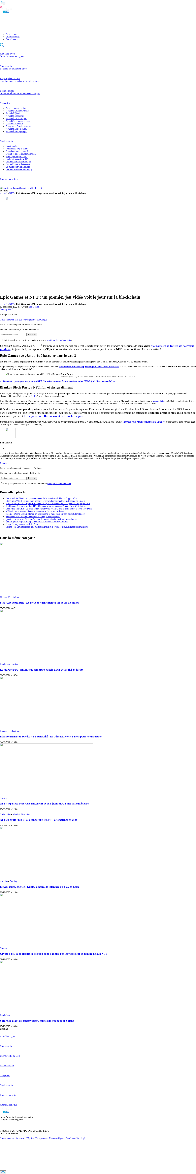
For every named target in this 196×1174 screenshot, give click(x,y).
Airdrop (3, 798)
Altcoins (4, 881)
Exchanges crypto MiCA (17, 159)
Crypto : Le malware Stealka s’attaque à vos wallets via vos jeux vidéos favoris (41, 519)
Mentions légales (56, 1138)
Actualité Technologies (16, 118)
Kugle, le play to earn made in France (23, 524)
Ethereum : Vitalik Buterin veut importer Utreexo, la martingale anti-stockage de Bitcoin (45, 501)
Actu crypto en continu (16, 108)
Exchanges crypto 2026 (16, 156)
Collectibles (14, 731)
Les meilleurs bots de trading (19, 169)
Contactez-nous (7, 1138)
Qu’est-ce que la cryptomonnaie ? (21, 154)
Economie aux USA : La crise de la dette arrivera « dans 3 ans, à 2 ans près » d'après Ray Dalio (49, 508)
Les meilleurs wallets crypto (18, 164)
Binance (3, 731)
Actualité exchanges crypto (18, 121)
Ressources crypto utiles (17, 148)
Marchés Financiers (21, 814)
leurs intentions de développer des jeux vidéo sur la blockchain (89, 366)
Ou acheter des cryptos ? (17, 151)
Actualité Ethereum (14, 123)
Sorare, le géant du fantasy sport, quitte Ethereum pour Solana (37, 1020)
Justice (15, 664)
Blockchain (5, 664)
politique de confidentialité (59, 340)
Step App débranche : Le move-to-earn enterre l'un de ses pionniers (39, 602)
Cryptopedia (11, 146)
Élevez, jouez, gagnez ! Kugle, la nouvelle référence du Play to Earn (37, 521)
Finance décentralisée (9, 597)
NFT (11, 193)
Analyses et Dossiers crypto (18, 126)
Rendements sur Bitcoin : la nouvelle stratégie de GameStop (33, 516)
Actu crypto (11, 34)
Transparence (41, 1138)
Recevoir (32, 335)
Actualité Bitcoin (13, 113)
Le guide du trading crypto (18, 167)
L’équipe (30, 1138)
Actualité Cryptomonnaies (17, 110)
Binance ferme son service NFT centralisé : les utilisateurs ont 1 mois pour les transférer (51, 736)
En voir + (4, 463)
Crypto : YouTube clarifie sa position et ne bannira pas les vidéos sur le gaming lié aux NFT (53, 953)
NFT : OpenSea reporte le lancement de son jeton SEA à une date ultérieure (44, 803)
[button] (98, 4)
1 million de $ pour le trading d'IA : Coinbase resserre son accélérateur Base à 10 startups (46, 506)
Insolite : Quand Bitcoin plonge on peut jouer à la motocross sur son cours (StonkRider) (45, 514)
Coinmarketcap (13, 36)
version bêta (158, 401)
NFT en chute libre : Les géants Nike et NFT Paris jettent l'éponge (38, 819)
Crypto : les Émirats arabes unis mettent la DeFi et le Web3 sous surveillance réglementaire (47, 527)
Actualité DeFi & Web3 (16, 129)
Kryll (83, 1138)
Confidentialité (72, 1138)
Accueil (3, 193)
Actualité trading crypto (16, 131)
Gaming (3, 309)
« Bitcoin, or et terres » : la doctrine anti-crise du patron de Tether (35, 511)
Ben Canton (34, 307)
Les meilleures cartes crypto (18, 161)
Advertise (19, 1138)
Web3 (10, 309)
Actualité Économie (15, 116)
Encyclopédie (12, 39)
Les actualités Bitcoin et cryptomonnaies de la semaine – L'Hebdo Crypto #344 (41, 498)
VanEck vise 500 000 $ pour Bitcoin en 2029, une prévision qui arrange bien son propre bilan (48, 503)
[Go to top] (3, 1172)
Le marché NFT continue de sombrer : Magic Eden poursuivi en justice (41, 669)
